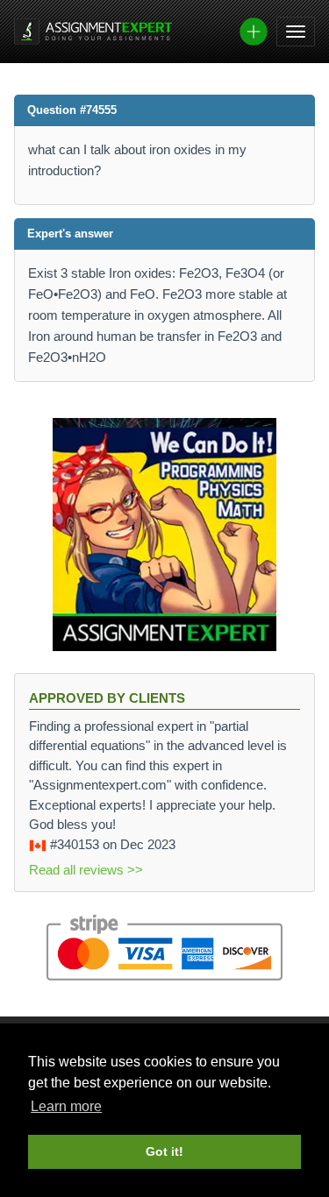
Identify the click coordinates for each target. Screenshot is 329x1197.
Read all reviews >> (86, 869)
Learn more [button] (66, 1106)
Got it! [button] (164, 1151)
